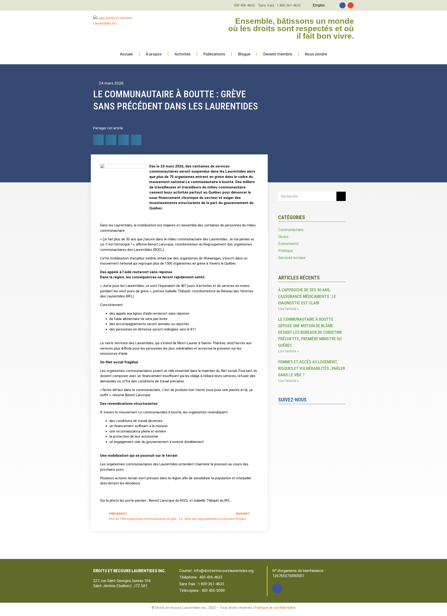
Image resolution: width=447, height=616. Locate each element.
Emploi (319, 5)
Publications (214, 54)
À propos (154, 54)
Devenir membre (277, 54)
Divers (283, 237)
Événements (288, 244)
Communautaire (291, 230)
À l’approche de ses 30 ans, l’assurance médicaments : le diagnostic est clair (307, 296)
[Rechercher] (341, 196)
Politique (285, 250)
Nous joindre (316, 54)
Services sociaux (292, 257)
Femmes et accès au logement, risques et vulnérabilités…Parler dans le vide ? (311, 368)
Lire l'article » (288, 309)
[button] (98, 140)
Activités (182, 54)
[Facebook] (342, 5)
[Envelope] (351, 5)
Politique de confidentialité (275, 608)
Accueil (126, 54)
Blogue (244, 54)
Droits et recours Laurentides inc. (129, 570)
